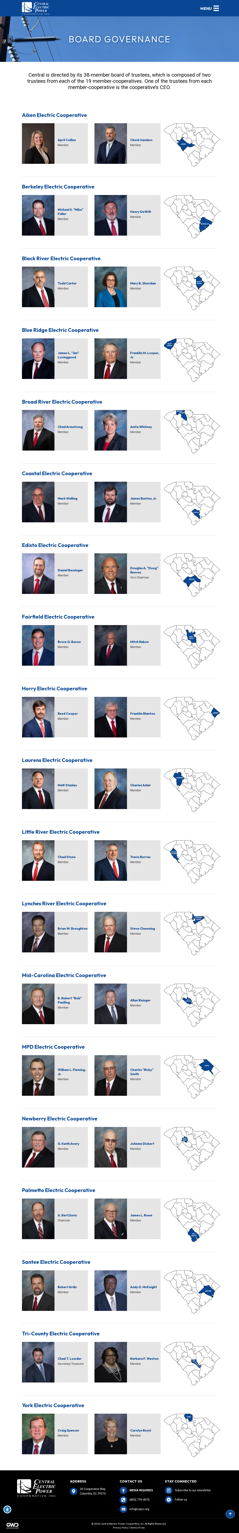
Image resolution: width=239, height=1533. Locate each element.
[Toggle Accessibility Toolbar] (7, 1509)
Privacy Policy (120, 1527)
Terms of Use (137, 1527)
